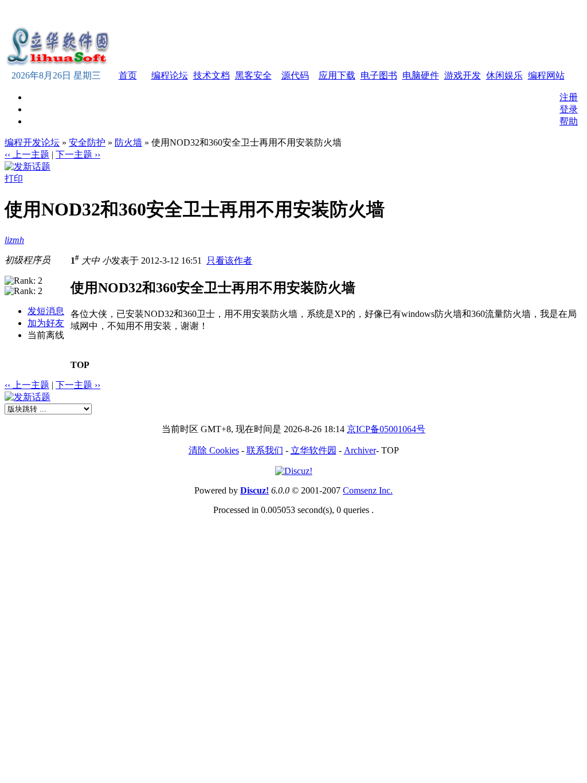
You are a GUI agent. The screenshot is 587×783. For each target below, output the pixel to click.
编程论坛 (169, 75)
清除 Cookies (214, 450)
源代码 (295, 75)
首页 (128, 75)
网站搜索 (511, 13)
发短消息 (46, 311)
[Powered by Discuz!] (293, 471)
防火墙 (128, 142)
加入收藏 (433, 13)
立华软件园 (313, 450)
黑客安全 (253, 75)
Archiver (360, 450)
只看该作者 (229, 260)
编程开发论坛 (32, 142)
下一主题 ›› (78, 154)
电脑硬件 (420, 75)
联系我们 (264, 450)
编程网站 (546, 75)
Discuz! (254, 490)
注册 (568, 97)
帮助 (568, 121)
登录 (568, 109)
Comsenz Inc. (368, 490)
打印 (14, 178)
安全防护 (87, 142)
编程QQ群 (552, 13)
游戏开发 (462, 75)
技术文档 (211, 75)
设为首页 (472, 13)
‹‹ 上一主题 (27, 154)
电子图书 (379, 75)
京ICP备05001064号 (386, 429)
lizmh (14, 240)
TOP (80, 365)
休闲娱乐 (504, 75)
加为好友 (46, 323)
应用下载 (337, 75)
